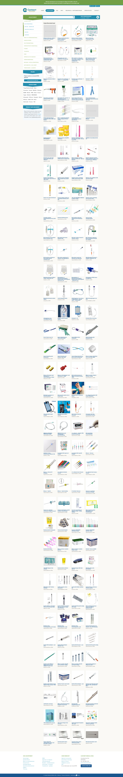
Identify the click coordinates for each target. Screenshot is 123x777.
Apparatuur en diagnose (30, 56)
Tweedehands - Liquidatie (30, 67)
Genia (35, 99)
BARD (24, 92)
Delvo (35, 92)
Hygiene (26, 48)
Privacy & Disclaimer (66, 775)
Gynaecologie (27, 21)
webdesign (73, 775)
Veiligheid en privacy (65, 762)
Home (42, 10)
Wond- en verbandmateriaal (30, 37)
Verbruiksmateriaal (28, 59)
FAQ (57, 10)
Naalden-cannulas (29, 29)
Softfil (29, 99)
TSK (34, 102)
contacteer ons (86, 765)
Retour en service (65, 761)
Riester (28, 92)
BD (32, 99)
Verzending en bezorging (66, 759)
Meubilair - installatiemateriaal (31, 62)
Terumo (31, 102)
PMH (32, 92)
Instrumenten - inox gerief (30, 65)
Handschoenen (27, 40)
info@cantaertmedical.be (86, 762)
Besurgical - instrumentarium (74, 10)
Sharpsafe (25, 97)
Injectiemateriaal (28, 23)
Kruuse (39, 92)
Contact (96, 10)
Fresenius (25, 90)
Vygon (24, 95)
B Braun (25, 99)
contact (39, 114)
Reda (35, 88)
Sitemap (59, 775)
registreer (93, 5)
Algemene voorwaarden (66, 758)
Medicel (29, 95)
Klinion (40, 97)
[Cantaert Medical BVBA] (30, 10)
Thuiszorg (26, 51)
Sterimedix (25, 102)
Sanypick (36, 97)
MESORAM (34, 95)
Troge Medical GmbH (28, 88)
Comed (30, 90)
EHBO (25, 54)
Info (62, 10)
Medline (35, 90)
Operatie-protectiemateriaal (30, 45)
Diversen (27, 34)
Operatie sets (88, 10)
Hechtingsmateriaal (28, 43)
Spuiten (26, 32)
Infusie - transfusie (29, 26)
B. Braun (31, 97)
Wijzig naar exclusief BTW (32, 80)
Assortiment (50, 10)
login (98, 5)
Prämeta (39, 90)
